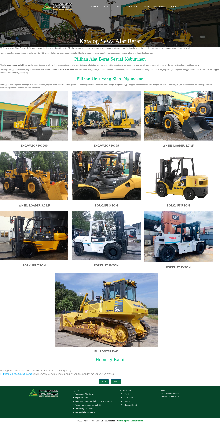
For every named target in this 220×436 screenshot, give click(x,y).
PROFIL (105, 6)
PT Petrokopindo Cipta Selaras (16, 373)
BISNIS (117, 6)
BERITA (146, 6)
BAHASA (173, 6)
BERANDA (94, 6)
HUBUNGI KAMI (159, 6)
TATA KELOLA (132, 6)
